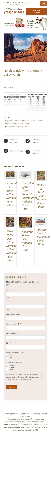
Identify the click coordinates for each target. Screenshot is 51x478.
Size (8, 343)
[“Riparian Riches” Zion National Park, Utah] (25, 218)
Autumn (16, 120)
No (10, 357)
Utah (26, 126)
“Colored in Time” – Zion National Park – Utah (11, 194)
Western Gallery (10, 123)
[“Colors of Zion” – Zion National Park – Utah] (41, 172)
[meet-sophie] (37, 17)
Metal (11, 370)
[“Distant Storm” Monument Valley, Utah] (41, 218)
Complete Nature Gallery (31, 120)
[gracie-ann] (14, 18)
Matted (11, 365)
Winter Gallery (24, 123)
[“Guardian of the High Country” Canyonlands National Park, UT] (25, 172)
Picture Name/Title (13, 324)
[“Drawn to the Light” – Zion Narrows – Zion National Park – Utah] (10, 218)
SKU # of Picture (12, 333)
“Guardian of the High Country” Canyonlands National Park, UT (29, 196)
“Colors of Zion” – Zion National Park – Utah (42, 195)
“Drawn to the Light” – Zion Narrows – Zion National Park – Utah (11, 246)
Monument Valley (16, 126)
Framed (12, 367)
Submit (11, 387)
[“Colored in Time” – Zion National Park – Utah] (10, 172)
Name (9, 290)
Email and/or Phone (13, 314)
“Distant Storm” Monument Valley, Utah (43, 237)
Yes (10, 355)
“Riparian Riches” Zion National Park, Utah (27, 241)
